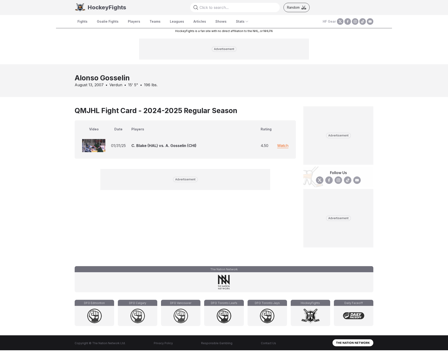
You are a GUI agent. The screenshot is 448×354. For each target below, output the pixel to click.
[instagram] (355, 21)
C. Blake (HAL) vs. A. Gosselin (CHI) (163, 145)
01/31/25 (118, 145)
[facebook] (347, 21)
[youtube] (370, 21)
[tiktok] (362, 21)
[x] (340, 21)
